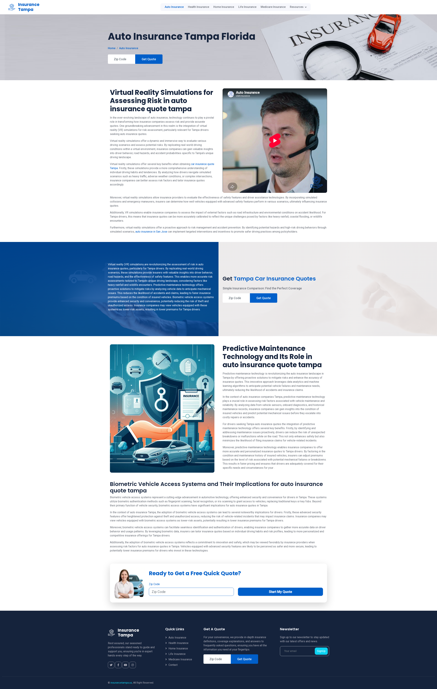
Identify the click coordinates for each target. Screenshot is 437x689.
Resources (297, 7)
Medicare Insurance (273, 7)
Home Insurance (223, 7)
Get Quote (149, 59)
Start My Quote (280, 592)
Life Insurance (247, 7)
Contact (173, 664)
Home (111, 48)
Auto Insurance (174, 7)
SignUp (321, 651)
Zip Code (154, 584)
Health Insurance (198, 7)
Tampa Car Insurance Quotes (275, 278)
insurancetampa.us (121, 682)
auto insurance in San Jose (151, 231)
